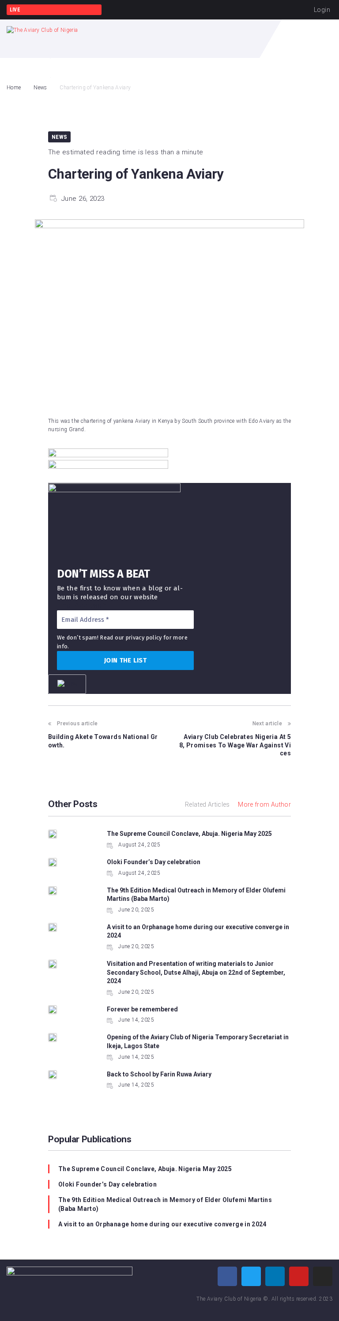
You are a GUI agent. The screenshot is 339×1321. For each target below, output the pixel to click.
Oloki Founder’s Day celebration (153, 861)
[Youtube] (299, 1276)
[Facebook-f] (227, 1276)
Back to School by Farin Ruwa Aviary (159, 1074)
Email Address (81, 605)
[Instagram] (322, 1276)
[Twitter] (251, 1276)
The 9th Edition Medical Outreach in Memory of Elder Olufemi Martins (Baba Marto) (165, 1204)
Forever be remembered (142, 1009)
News (40, 87)
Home (14, 87)
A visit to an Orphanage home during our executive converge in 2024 (162, 1224)
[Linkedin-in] (275, 1276)
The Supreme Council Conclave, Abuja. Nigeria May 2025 (189, 833)
